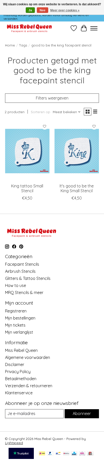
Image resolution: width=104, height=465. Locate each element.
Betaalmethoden (20, 378)
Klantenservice (19, 392)
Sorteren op (40, 112)
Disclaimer (14, 364)
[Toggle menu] (94, 28)
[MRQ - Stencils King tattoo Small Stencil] (27, 151)
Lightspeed (14, 443)
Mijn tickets (15, 325)
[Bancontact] (58, 453)
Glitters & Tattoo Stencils (27, 278)
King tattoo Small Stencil (27, 188)
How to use (15, 285)
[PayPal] (50, 453)
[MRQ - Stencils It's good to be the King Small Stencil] (77, 151)
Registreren (16, 310)
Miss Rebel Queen (21, 350)
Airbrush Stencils (20, 271)
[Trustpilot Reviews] (21, 457)
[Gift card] (90, 453)
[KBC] (74, 453)
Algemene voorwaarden (27, 357)
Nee (42, 10)
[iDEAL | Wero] (42, 453)
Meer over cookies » (65, 10)
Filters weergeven (52, 98)
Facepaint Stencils (22, 264)
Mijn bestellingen (20, 318)
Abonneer (82, 413)
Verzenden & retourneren (28, 385)
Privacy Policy (18, 371)
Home (10, 45)
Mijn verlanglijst (19, 332)
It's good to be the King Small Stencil (77, 188)
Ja (30, 10)
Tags (23, 45)
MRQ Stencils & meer (24, 292)
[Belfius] (66, 453)
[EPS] (82, 453)
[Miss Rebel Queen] (29, 28)
